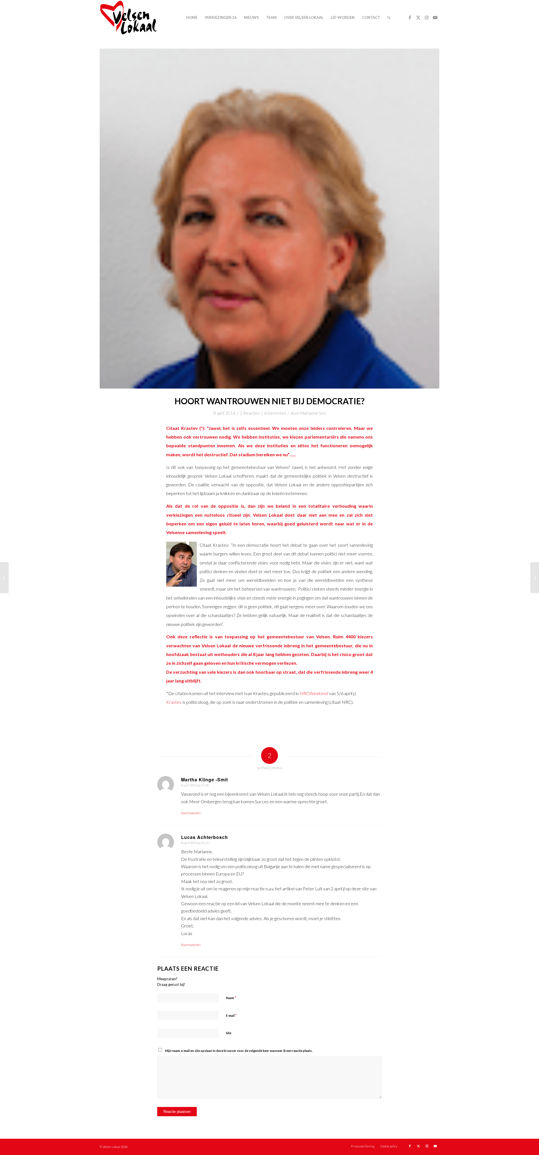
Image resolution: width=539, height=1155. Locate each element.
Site (228, 1033)
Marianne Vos (313, 413)
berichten (277, 413)
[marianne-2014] (269, 219)
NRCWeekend (314, 693)
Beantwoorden (191, 813)
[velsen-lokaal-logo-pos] (128, 17)
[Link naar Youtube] (435, 17)
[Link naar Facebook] (410, 17)
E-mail (231, 1015)
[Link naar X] (418, 17)
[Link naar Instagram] (426, 17)
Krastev (174, 702)
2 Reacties (250, 413)
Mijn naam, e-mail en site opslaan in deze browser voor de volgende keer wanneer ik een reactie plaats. (238, 1050)
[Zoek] (389, 17)
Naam (231, 997)
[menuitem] (191, 17)
